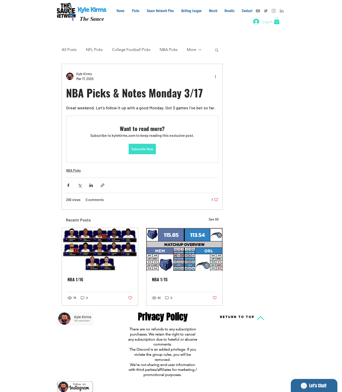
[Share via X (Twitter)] (79, 185)
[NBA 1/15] (184, 249)
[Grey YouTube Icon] (258, 10)
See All (213, 219)
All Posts (69, 49)
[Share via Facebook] (68, 185)
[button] (277, 20)
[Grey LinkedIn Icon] (281, 10)
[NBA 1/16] (100, 249)
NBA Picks (169, 49)
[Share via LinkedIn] (91, 185)
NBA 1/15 (160, 279)
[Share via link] (102, 185)
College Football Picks (131, 49)
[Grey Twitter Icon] (265, 10)
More (191, 49)
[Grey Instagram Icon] (273, 10)
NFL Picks (94, 49)
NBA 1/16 (75, 279)
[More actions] (215, 76)
